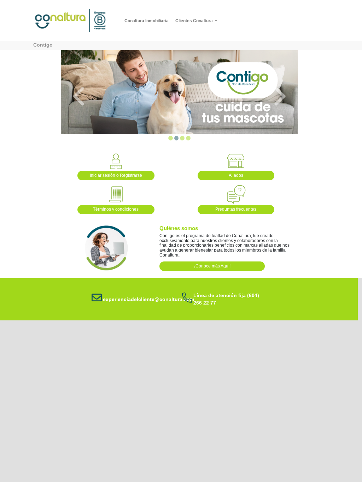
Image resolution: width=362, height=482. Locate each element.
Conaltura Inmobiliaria (147, 20)
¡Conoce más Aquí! (212, 266)
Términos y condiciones (116, 209)
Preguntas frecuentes (235, 209)
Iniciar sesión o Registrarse (116, 175)
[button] (78, 96)
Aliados (236, 175)
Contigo (43, 45)
